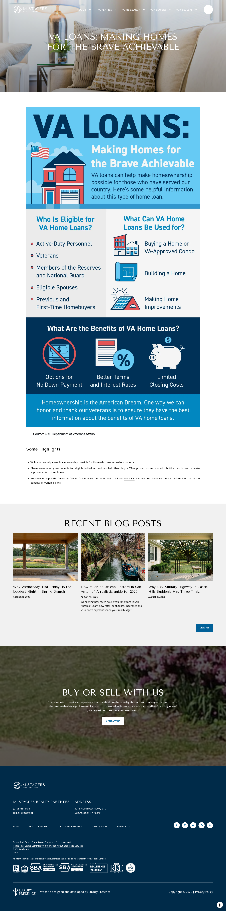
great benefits (61, 468)
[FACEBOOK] (177, 825)
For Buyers (158, 9)
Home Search (130, 9)
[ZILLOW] (210, 825)
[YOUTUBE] (193, 825)
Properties (104, 9)
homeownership (68, 462)
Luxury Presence (99, 892)
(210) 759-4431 (21, 808)
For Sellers (184, 9)
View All (204, 627)
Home (16, 826)
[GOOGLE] (201, 825)
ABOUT (81, 9)
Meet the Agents (38, 826)
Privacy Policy (204, 892)
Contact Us (123, 826)
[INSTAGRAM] (185, 825)
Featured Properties (70, 826)
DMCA (15, 852)
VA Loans (35, 462)
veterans (129, 478)
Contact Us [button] (113, 721)
